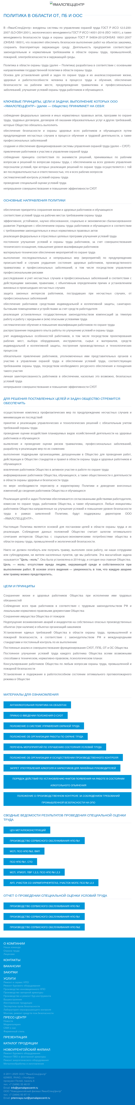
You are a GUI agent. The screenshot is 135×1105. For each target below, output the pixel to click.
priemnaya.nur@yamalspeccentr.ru (30, 1098)
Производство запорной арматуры (23, 992)
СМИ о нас (10, 1027)
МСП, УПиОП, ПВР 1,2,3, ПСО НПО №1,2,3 (35, 872)
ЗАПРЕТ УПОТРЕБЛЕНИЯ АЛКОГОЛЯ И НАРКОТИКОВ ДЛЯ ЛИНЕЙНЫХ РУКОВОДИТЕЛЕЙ (63, 768)
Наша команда (12, 947)
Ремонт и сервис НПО (16, 982)
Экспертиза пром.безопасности (22, 1006)
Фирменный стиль (14, 1031)
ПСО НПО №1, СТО (21, 861)
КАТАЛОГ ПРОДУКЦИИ (21, 1043)
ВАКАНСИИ (12, 965)
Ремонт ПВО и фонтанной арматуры (25, 1056)
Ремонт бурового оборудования (22, 985)
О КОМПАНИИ (14, 943)
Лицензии (9, 954)
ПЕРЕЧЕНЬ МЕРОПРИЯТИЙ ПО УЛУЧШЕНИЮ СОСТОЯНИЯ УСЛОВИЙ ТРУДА (56, 747)
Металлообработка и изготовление (24, 1063)
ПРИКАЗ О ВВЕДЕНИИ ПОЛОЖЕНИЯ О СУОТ (36, 715)
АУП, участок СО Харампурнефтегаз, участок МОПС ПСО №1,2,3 (52, 882)
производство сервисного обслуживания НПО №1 (45, 840)
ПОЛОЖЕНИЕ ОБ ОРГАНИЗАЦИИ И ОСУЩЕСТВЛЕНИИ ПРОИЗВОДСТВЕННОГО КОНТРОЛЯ (64, 757)
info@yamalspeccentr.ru (24, 1087)
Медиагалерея (12, 1024)
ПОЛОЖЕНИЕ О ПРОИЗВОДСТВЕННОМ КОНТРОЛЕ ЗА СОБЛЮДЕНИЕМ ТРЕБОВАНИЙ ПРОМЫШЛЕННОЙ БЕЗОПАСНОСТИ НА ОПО (68, 799)
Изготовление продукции (18, 1002)
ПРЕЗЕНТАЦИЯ (15, 1037)
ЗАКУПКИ (11, 972)
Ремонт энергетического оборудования (26, 1060)
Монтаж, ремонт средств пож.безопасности (29, 1013)
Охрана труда (12, 950)
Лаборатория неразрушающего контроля (27, 1009)
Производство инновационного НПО (24, 989)
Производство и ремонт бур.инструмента (27, 996)
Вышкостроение (13, 999)
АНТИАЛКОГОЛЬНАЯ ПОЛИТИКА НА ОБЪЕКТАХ (38, 705)
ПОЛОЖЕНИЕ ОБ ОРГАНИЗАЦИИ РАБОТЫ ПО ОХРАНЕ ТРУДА (46, 736)
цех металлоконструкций (28, 830)
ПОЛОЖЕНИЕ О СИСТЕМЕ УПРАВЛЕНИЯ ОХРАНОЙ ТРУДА (44, 726)
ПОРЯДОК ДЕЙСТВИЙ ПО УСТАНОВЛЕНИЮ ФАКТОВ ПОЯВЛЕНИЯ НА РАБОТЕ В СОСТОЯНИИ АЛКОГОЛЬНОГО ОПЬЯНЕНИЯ (68, 782)
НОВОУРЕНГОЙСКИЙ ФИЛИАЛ (27, 1049)
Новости (8, 1021)
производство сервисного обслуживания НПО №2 (45, 927)
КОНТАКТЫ (12, 959)
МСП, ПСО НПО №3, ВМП (25, 851)
